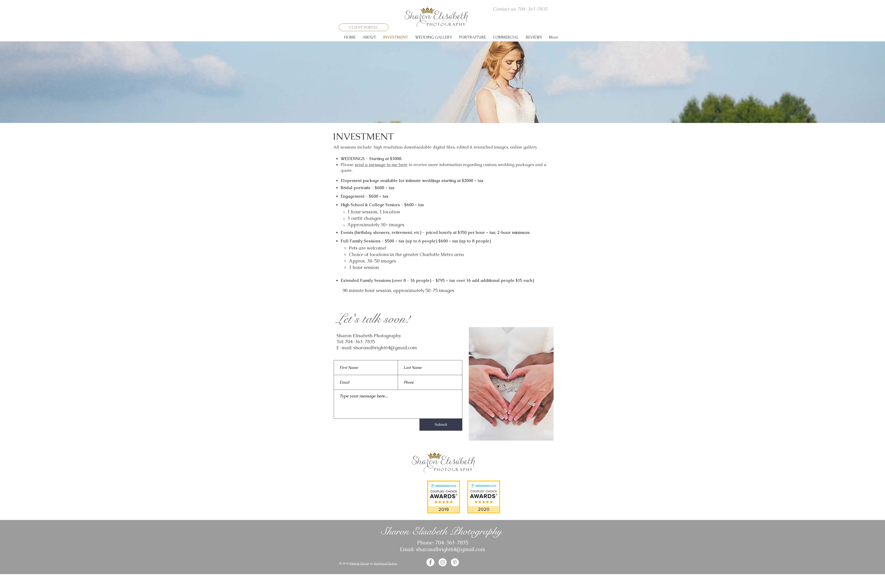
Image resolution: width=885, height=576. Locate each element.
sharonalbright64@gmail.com (385, 348)
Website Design (359, 563)
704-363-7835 (360, 342)
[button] (369, 37)
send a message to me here (381, 164)
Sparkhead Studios (385, 563)
